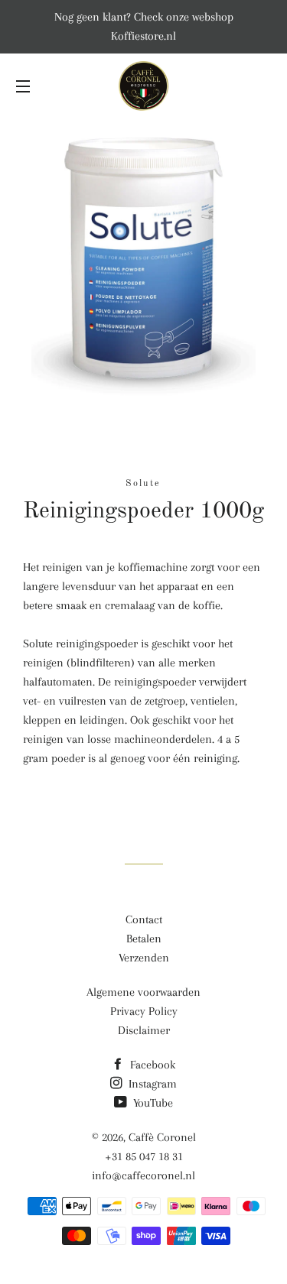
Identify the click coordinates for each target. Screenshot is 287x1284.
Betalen (143, 938)
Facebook (151, 1065)
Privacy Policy (144, 1011)
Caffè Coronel (162, 1137)
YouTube (151, 1103)
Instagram (151, 1084)
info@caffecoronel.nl (143, 1175)
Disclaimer (144, 1030)
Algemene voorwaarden (143, 992)
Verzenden (144, 958)
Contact (144, 919)
